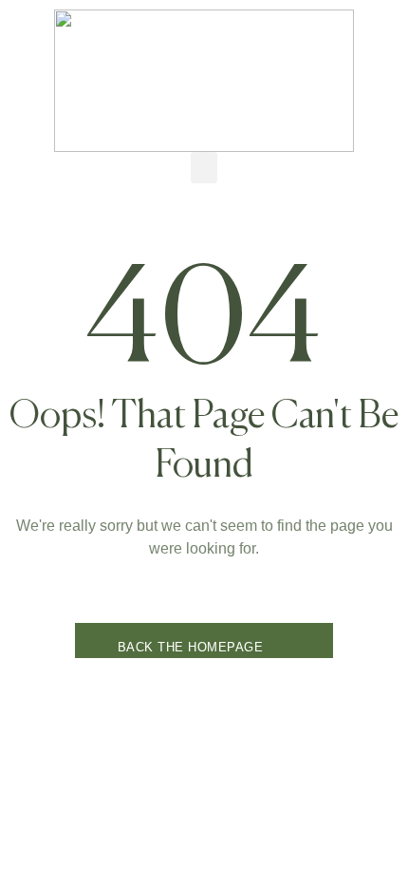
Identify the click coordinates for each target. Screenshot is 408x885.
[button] (204, 167)
